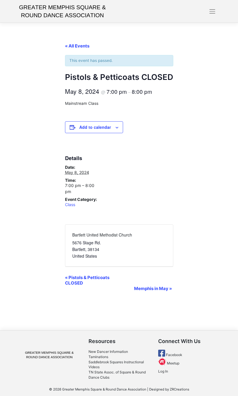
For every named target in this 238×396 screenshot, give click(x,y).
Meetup (172, 363)
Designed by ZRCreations (169, 389)
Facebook (173, 355)
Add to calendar (95, 127)
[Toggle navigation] (212, 11)
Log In (163, 371)
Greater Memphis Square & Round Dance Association (104, 389)
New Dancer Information (108, 351)
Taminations (98, 357)
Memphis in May (153, 288)
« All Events (77, 46)
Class (70, 204)
